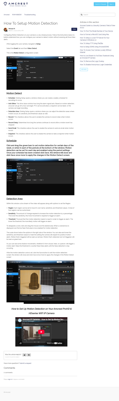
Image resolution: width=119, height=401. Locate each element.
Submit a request (25, 363)
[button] (24, 354)
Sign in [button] (112, 4)
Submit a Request (100, 4)
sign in (10, 379)
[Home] (16, 4)
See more (84, 69)
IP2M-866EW (17, 15)
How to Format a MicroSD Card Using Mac (94, 34)
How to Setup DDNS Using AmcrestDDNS (94, 47)
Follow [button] (74, 29)
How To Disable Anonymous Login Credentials (96, 64)
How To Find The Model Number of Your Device (96, 31)
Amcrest (7, 15)
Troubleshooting (30, 15)
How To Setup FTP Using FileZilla (91, 43)
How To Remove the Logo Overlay (92, 61)
